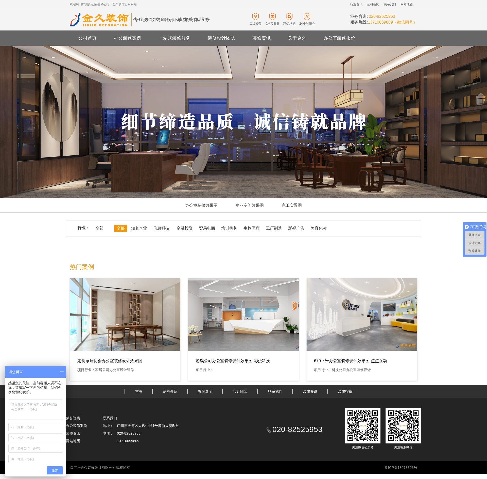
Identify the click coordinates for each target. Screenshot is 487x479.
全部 (99, 228)
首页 (138, 391)
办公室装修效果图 (201, 205)
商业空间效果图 (249, 205)
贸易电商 (207, 228)
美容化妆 (318, 228)
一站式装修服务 (174, 38)
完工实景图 (292, 205)
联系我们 (390, 4)
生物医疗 (252, 228)
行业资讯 (356, 4)
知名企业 (139, 228)
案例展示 (205, 391)
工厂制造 (274, 228)
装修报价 (345, 391)
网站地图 (407, 4)
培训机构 (229, 228)
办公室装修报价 (339, 38)
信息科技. (161, 228)
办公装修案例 (127, 38)
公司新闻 (373, 4)
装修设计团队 (221, 38)
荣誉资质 (73, 418)
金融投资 (185, 228)
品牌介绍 (170, 391)
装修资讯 (261, 38)
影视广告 (296, 228)
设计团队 (240, 391)
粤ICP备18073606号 (401, 468)
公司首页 (87, 38)
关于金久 (297, 38)
